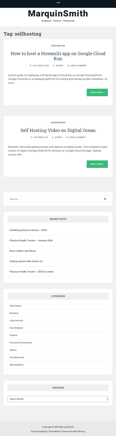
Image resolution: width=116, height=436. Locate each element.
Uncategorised (58, 123)
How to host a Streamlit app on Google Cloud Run (58, 55)
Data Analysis (58, 46)
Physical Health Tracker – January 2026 (31, 240)
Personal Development (21, 342)
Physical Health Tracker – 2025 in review (31, 271)
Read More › (97, 92)
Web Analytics (17, 364)
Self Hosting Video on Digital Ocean (58, 130)
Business (14, 313)
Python (13, 350)
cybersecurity (16, 320)
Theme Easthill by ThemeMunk (45, 431)
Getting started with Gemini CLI (26, 261)
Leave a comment (78, 66)
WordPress (79, 431)
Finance (13, 335)
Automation (15, 305)
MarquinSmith (58, 13)
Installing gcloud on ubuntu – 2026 (28, 230)
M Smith (59, 66)
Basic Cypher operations (23, 251)
